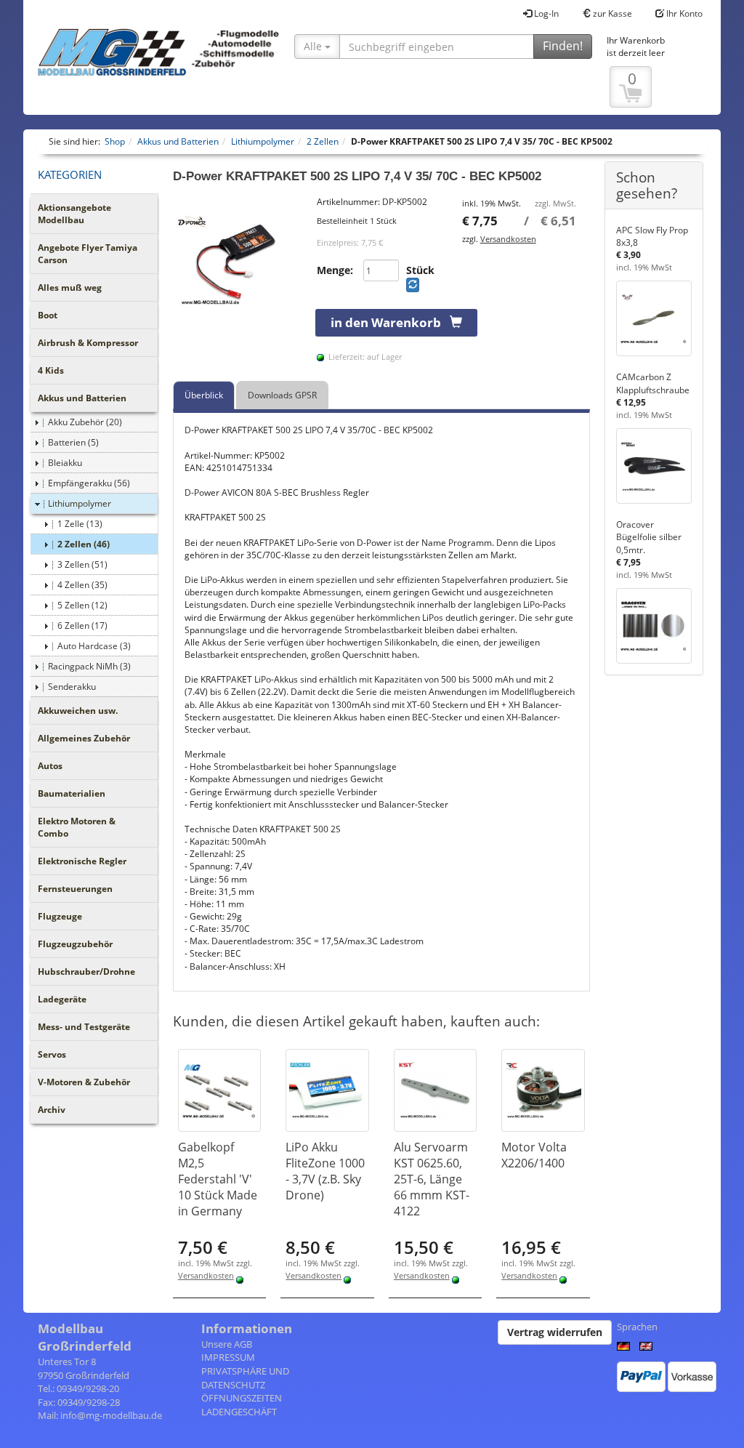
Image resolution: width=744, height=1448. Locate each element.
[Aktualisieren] (412, 285)
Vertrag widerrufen (554, 1332)
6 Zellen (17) (82, 625)
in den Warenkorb (390, 322)
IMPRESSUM (228, 1357)
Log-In (545, 13)
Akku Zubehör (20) (85, 422)
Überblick (204, 395)
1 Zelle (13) (79, 524)
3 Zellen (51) (82, 564)
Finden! (563, 46)
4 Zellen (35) (82, 585)
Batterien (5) (73, 442)
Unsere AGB (226, 1344)
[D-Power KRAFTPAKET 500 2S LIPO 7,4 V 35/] (238, 260)
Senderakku (72, 686)
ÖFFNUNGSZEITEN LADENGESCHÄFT (241, 1404)
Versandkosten (508, 238)
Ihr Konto (683, 13)
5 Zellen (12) (82, 605)
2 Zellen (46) (83, 544)
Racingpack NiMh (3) (89, 666)
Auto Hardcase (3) (94, 646)
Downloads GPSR (282, 395)
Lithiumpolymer (79, 503)
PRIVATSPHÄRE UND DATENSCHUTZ (245, 1377)
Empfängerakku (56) (89, 483)
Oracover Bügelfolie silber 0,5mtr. (649, 536)
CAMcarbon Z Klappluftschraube (653, 383)
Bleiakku (65, 462)
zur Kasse (611, 13)
